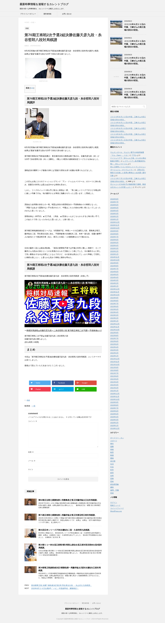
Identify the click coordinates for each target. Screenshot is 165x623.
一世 (33, 406)
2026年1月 (114, 219)
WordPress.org (116, 511)
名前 (31, 452)
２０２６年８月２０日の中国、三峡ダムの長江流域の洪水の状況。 (134, 61)
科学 (112, 470)
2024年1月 (114, 286)
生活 (112, 464)
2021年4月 (114, 382)
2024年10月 (114, 260)
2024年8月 (114, 266)
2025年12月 (114, 222)
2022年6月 (114, 341)
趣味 (112, 487)
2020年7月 (114, 408)
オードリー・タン (117, 438)
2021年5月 (114, 379)
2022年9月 (114, 333)
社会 (112, 467)
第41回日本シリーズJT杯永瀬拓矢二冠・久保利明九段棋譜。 (64, 530)
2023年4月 (114, 312)
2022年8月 (114, 335)
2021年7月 (114, 373)
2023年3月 (114, 315)
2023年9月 (114, 298)
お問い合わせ (67, 14)
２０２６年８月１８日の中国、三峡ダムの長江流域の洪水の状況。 (134, 95)
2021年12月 (114, 359)
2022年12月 (114, 324)
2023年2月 (114, 318)
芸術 (112, 481)
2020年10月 (114, 399)
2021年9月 (114, 367)
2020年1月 (114, 426)
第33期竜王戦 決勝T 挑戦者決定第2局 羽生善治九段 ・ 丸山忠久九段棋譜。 (61, 585)
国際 (112, 447)
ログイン (113, 502)
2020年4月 (114, 417)
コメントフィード (117, 508)
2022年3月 (114, 350)
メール (31, 461)
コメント (32, 421)
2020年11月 (114, 396)
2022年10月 (114, 330)
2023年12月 (114, 289)
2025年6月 (114, 240)
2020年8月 (114, 405)
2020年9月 (114, 402)
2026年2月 (114, 216)
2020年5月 (114, 414)
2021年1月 (114, 391)
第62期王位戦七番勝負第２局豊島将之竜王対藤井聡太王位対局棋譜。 (68, 500)
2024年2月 (114, 283)
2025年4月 (114, 245)
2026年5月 (114, 208)
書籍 (112, 458)
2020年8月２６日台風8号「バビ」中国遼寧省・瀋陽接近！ (55, 588)
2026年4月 (114, 211)
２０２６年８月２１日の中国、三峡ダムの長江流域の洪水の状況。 (134, 44)
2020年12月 (114, 394)
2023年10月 (114, 295)
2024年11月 (114, 257)
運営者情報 (47, 14)
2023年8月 (114, 301)
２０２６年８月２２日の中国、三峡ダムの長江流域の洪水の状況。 (134, 27)
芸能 (112, 479)
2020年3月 (114, 420)
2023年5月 (114, 309)
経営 (112, 473)
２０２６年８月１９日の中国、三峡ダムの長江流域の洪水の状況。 (134, 78)
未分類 (112, 461)
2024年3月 (114, 280)
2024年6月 (114, 272)
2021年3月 (114, 385)
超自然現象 (114, 484)
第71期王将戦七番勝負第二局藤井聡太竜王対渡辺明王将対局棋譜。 (67, 515)
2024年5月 (114, 275)
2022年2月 (114, 353)
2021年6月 (114, 376)
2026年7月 (114, 202)
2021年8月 (114, 370)
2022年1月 (114, 356)
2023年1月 (114, 321)
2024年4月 (114, 277)
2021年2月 (114, 388)
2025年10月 (114, 228)
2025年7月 (114, 237)
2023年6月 (114, 306)
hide (32, 88)
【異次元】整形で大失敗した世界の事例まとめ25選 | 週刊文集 (128, 173)
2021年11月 (114, 362)
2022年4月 (114, 347)
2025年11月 (114, 225)
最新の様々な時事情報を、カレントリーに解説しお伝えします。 (82, 613)
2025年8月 (114, 234)
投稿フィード (115, 505)
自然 (112, 476)
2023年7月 (114, 304)
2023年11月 (114, 292)
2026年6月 (114, 205)
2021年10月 (114, 365)
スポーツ (113, 441)
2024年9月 (114, 263)
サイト (30, 469)
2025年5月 (114, 243)
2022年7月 (114, 338)
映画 (112, 455)
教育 (112, 452)
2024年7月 (114, 269)
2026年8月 (114, 199)
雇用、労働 (114, 490)
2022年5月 (114, 344)
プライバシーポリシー (28, 14)
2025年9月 (114, 231)
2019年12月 (114, 428)
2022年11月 (114, 327)
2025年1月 (114, 254)
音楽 (112, 493)
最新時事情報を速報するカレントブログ (44, 4)
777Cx (134, 155)
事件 (112, 444)
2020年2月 (114, 423)
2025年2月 (114, 251)
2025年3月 (114, 248)
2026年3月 (114, 214)
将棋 (28, 400)
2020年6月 (114, 411)
